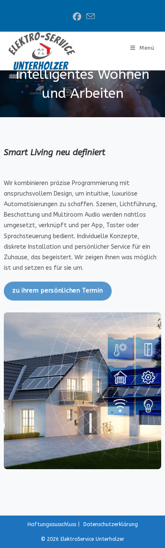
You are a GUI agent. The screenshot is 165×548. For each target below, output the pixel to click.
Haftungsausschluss (52, 524)
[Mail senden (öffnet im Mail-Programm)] (89, 16)
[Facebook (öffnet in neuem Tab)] (77, 17)
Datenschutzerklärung (110, 524)
